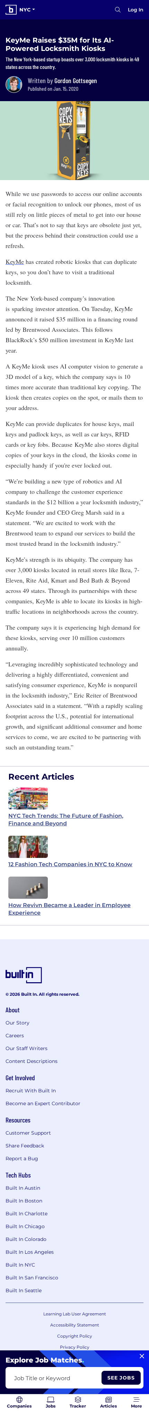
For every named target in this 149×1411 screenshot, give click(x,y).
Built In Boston (24, 1201)
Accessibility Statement (74, 1325)
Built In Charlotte (26, 1213)
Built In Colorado (26, 1239)
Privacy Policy (74, 1347)
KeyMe (15, 261)
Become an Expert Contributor (43, 1103)
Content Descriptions (32, 1061)
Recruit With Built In (31, 1091)
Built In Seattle (24, 1290)
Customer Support (28, 1133)
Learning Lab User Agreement (74, 1313)
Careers (15, 1035)
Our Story (17, 1023)
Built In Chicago (25, 1226)
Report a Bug (22, 1158)
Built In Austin (23, 1188)
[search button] (117, 9)
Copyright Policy (74, 1336)
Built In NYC (20, 1265)
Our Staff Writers (26, 1048)
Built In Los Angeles (30, 1252)
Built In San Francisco (32, 1278)
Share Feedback (25, 1146)
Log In (135, 10)
